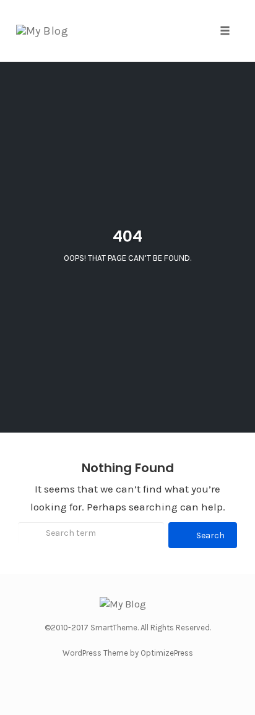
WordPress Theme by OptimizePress (128, 653)
